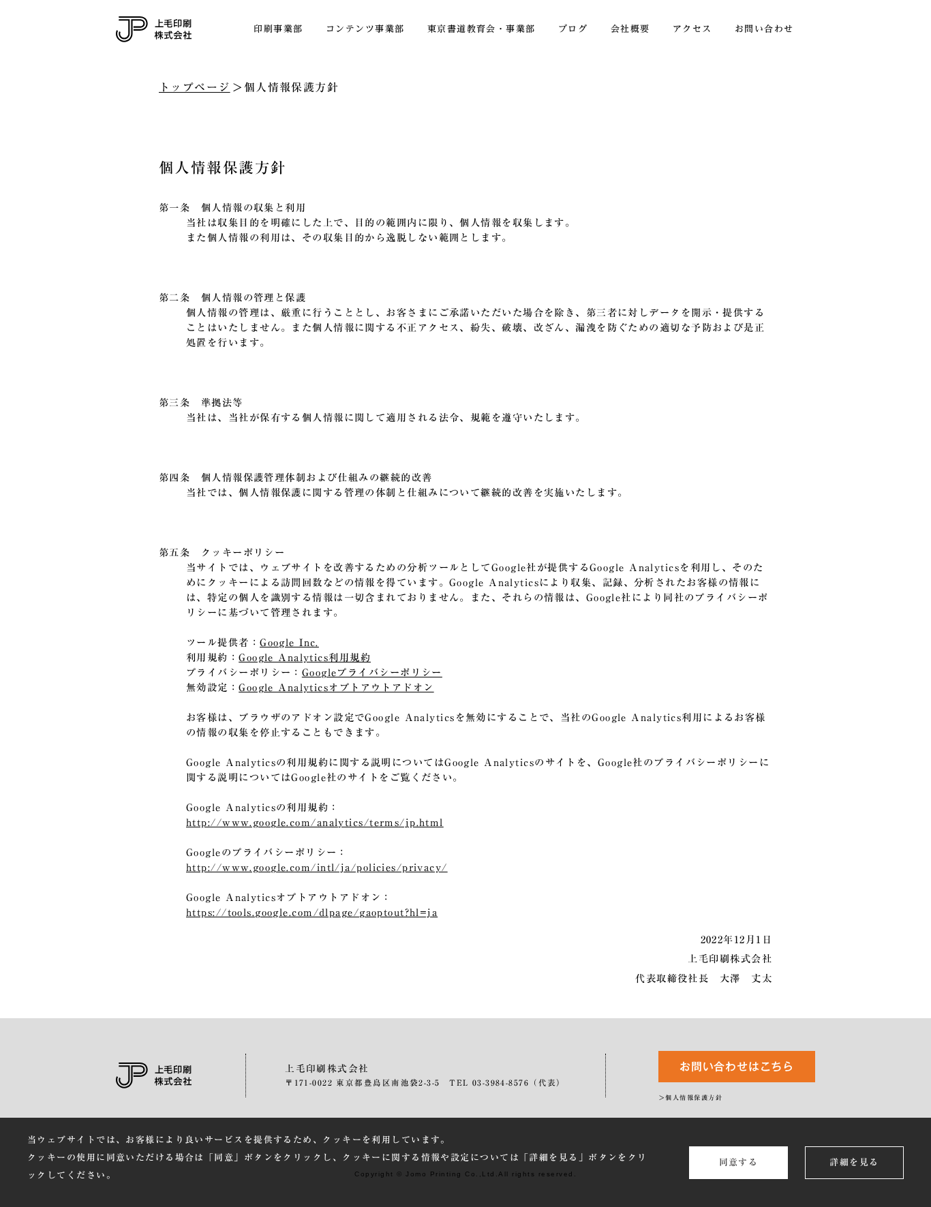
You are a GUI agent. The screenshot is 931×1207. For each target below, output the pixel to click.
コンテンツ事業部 (365, 29)
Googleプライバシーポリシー (372, 672)
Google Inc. (289, 642)
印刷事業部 (278, 29)
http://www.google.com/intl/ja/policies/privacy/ (317, 867)
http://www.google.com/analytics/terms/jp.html (315, 822)
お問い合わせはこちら (737, 1066)
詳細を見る (854, 1162)
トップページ (194, 87)
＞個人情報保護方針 (690, 1098)
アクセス (692, 29)
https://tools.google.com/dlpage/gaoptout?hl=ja (312, 912)
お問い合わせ (764, 29)
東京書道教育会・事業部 (481, 29)
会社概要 (630, 29)
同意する (739, 1162)
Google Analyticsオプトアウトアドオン (336, 687)
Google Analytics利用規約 (305, 657)
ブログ (572, 29)
